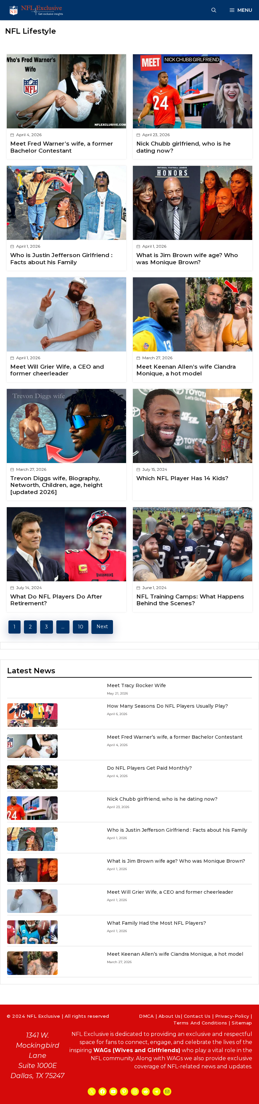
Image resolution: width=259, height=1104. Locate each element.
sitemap (242, 1022)
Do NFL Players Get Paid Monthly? (149, 768)
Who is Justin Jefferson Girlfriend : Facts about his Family (61, 258)
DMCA (146, 1016)
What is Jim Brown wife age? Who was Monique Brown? (187, 258)
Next (102, 626)
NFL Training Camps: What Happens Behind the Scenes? (190, 600)
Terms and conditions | (202, 1022)
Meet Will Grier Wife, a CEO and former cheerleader (57, 370)
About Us (170, 1016)
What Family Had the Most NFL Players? (156, 923)
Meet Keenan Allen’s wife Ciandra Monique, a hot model (186, 370)
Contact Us (197, 1016)
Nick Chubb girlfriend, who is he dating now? (162, 799)
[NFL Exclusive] (37, 10)
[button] (214, 10)
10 (80, 627)
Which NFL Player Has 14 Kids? (182, 478)
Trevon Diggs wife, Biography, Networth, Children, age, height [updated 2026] (56, 485)
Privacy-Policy (232, 1016)
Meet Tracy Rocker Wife (136, 685)
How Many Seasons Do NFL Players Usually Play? (167, 706)
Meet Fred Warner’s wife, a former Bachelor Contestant (61, 147)
